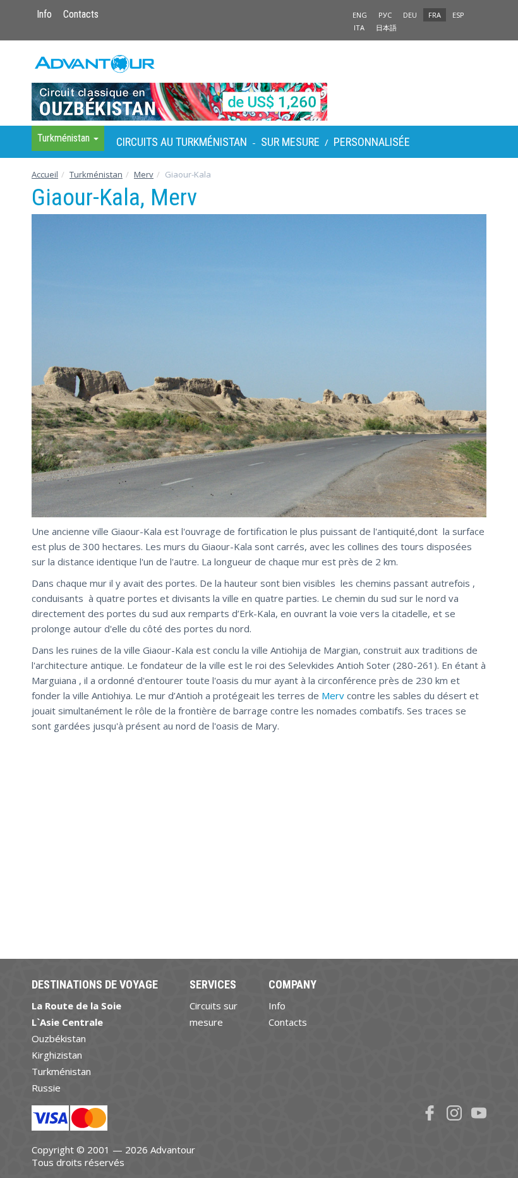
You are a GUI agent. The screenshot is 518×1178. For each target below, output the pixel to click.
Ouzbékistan (59, 1038)
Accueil (45, 174)
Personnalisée (372, 141)
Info (44, 14)
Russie (46, 1087)
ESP (458, 15)
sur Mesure (290, 141)
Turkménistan (96, 174)
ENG (359, 15)
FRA (434, 15)
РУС (385, 15)
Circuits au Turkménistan (181, 141)
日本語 (386, 27)
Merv (144, 174)
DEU (410, 15)
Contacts (81, 14)
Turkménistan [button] (64, 138)
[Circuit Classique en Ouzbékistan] (259, 83)
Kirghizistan (57, 1055)
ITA (359, 27)
